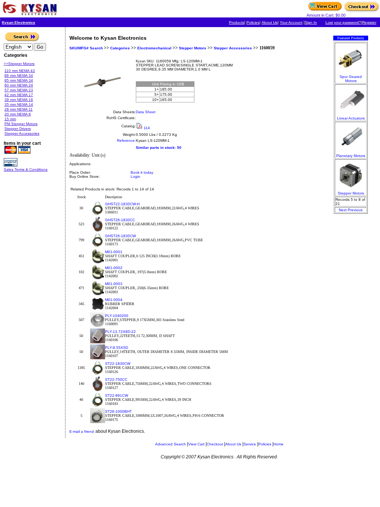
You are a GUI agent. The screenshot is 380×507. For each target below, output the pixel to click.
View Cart (196, 444)
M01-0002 (113, 268)
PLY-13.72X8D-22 (120, 332)
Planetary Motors (350, 156)
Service (249, 444)
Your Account (291, 22)
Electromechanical (154, 48)
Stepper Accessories (233, 48)
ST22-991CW (116, 395)
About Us (270, 22)
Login (135, 176)
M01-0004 (113, 300)
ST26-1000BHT (118, 411)
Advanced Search (170, 444)
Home (278, 444)
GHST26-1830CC (120, 220)
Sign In (311, 22)
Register (369, 22)
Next (343, 210)
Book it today (142, 172)
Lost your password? (343, 22)
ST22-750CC (116, 379)
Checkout (215, 444)
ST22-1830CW (117, 364)
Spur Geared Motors (351, 79)
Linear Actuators (351, 118)
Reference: (126, 140)
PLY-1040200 (116, 316)
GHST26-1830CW (120, 236)
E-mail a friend (81, 431)
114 (147, 128)
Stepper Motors (192, 48)
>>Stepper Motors (19, 64)
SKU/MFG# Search (86, 48)
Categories (119, 48)
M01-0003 (113, 284)
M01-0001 (113, 252)
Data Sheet (145, 112)
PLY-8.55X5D (116, 348)
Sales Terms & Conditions (26, 169)
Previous (355, 210)
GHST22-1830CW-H (122, 204)
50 (179, 147)
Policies (252, 22)
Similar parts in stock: (156, 147)
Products (236, 22)
